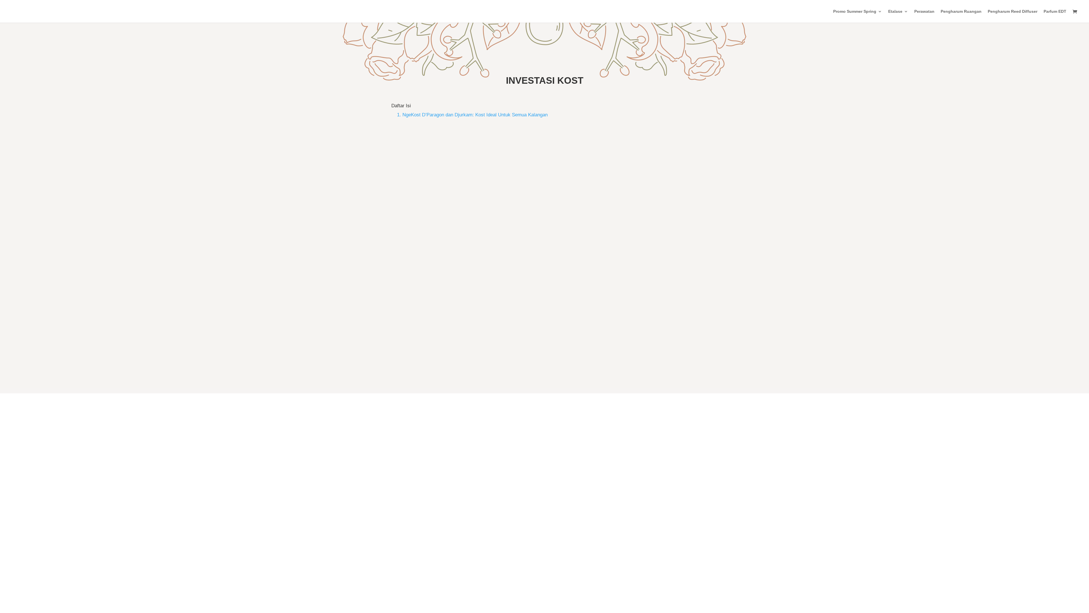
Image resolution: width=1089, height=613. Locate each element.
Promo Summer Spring (854, 11)
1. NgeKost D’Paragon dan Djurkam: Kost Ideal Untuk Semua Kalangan (472, 114)
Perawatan (924, 11)
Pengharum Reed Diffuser (1012, 11)
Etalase (895, 11)
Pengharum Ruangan (961, 11)
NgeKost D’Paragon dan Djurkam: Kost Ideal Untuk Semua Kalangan (492, 325)
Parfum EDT (1055, 11)
